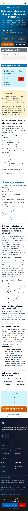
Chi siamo (3, 466)
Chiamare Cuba (19, 494)
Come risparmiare (19, 451)
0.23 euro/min (18, 58)
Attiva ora (3, 445)
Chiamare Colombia (12, 485)
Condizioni (3, 471)
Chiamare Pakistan (5, 489)
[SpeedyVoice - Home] (7, 3)
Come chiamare (18, 448)
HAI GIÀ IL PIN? (22, 44)
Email (17, 469)
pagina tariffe (20, 365)
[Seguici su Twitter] (7, 436)
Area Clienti (3, 458)
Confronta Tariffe (14, 415)
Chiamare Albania (13, 480)
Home (8, 7)
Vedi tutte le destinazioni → (9, 387)
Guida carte (17, 453)
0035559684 (6, 58)
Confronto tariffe (5, 453)
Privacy (2, 469)
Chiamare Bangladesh (20, 487)
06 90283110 (19, 466)
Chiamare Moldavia (13, 482)
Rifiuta (22, 505)
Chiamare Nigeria (4, 487)
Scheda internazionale (6, 451)
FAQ (16, 445)
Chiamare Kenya (20, 492)
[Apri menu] (25, 3)
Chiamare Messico (5, 494)
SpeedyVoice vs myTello (20, 456)
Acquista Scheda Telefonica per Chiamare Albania (14, 409)
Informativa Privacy (14, 509)
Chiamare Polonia (12, 492)
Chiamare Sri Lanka (14, 489)
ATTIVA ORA (8, 44)
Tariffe (13, 7)
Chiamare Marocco (21, 480)
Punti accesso (4, 456)
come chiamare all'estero (9, 220)
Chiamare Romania (5, 480)
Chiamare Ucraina (5, 482)
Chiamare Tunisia (21, 489)
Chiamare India (12, 487)
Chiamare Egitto (21, 482)
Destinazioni (4, 448)
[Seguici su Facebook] (2, 436)
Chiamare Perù (4, 485)
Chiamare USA (12, 494)
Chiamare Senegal (5, 492)
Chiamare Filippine (20, 485)
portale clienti (16, 356)
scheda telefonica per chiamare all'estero (15, 210)
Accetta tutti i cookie (10, 505)
